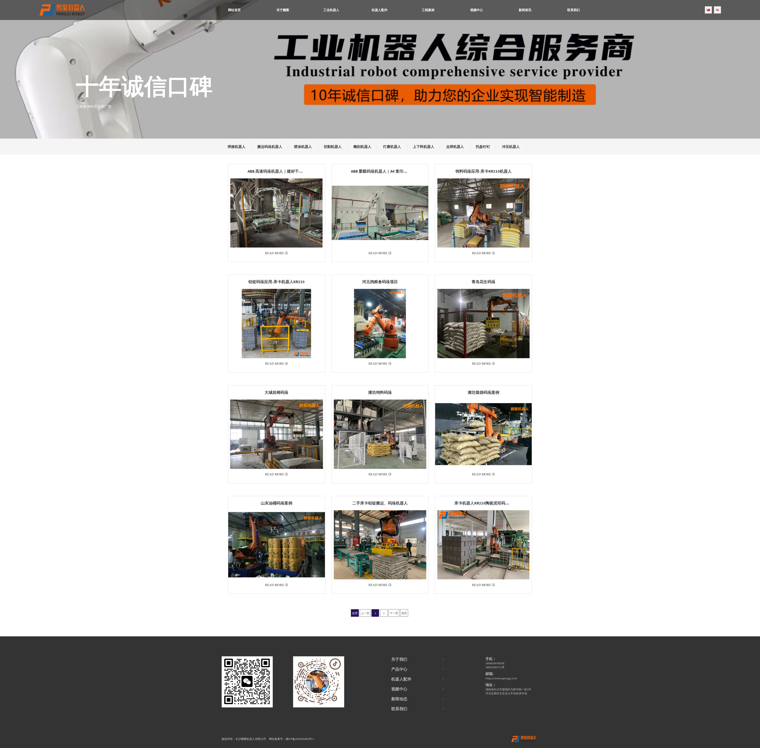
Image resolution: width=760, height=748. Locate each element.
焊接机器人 (236, 146)
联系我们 (573, 10)
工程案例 (428, 10)
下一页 (394, 613)
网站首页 (234, 10)
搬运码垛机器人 (269, 146)
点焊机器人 (455, 146)
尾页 (404, 613)
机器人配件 (380, 10)
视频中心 (476, 10)
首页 (355, 613)
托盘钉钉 (483, 146)
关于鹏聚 (282, 10)
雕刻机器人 (362, 146)
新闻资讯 (525, 10)
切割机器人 (333, 146)
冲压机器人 (511, 146)
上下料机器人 (423, 146)
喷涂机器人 (303, 146)
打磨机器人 (392, 146)
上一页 (365, 613)
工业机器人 (331, 10)
